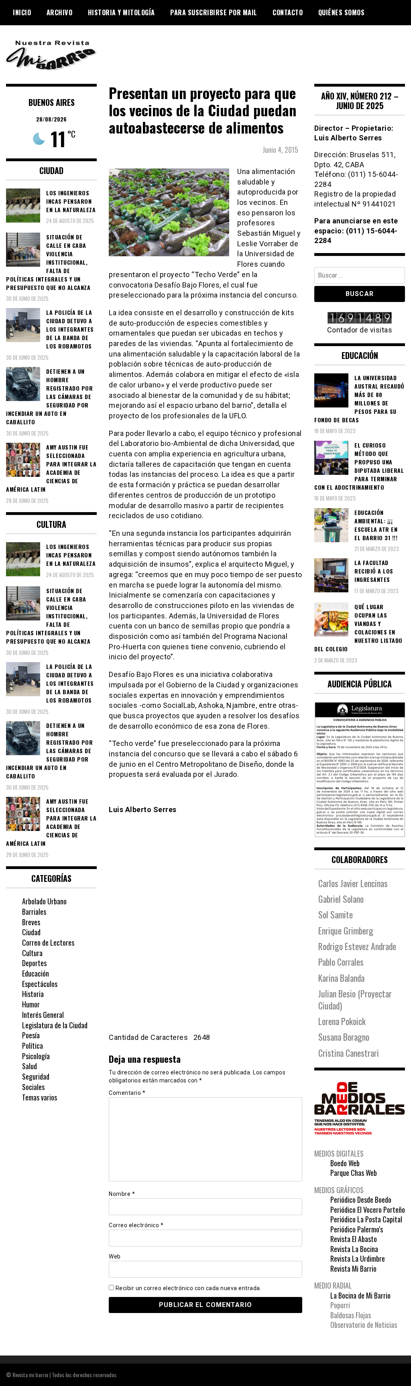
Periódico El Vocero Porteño (367, 1209)
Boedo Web (345, 1163)
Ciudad (31, 932)
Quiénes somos (341, 12)
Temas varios (39, 1097)
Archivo (60, 12)
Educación (35, 973)
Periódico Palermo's (356, 1229)
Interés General (43, 1014)
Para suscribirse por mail (213, 12)
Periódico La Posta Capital (366, 1219)
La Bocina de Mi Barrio (360, 1295)
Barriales (34, 911)
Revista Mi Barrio (353, 1268)
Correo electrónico (136, 1225)
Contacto (288, 12)
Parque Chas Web (353, 1172)
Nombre (122, 1194)
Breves (31, 922)
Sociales (33, 1087)
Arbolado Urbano (44, 901)
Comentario (127, 1093)
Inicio (22, 12)
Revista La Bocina (354, 1249)
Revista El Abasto (353, 1239)
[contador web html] (359, 318)
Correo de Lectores (48, 942)
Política (32, 1045)
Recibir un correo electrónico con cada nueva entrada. (189, 1288)
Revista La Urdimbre (357, 1258)
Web (115, 1256)
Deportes (34, 963)
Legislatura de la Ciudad (54, 1025)
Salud (29, 1066)
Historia (33, 994)
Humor (31, 1004)
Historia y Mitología (121, 12)
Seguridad (35, 1076)
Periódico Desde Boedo (360, 1199)
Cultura (32, 953)
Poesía (31, 1035)
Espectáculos (39, 984)
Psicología (36, 1056)
